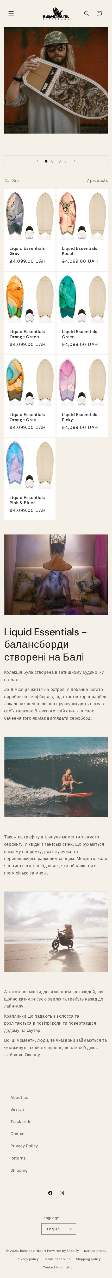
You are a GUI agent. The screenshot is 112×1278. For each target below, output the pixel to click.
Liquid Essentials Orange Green (27, 334)
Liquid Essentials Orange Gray (27, 417)
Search (17, 1109)
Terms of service (57, 1259)
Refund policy (95, 1251)
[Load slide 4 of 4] (66, 161)
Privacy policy (28, 1259)
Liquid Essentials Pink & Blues (27, 500)
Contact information (58, 1267)
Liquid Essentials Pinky (79, 417)
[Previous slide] (37, 161)
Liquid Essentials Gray (27, 251)
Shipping (19, 1170)
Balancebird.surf (33, 1251)
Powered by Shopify (63, 1251)
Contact (18, 1133)
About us (19, 1097)
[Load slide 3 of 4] (59, 161)
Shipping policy (88, 1259)
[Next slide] (74, 161)
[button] (11, 13)
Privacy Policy (24, 1146)
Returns (18, 1158)
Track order (21, 1121)
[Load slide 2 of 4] (52, 161)
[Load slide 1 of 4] (46, 161)
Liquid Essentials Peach (79, 251)
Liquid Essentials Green (79, 334)
